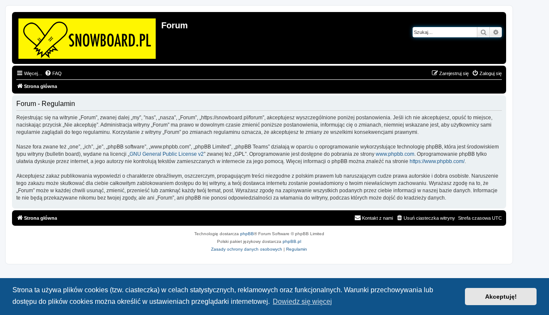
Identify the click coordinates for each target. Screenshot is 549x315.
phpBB (247, 233)
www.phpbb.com (395, 154)
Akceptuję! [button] (501, 296)
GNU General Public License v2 (167, 154)
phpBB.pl (292, 241)
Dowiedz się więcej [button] (302, 301)
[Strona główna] (87, 37)
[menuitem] (53, 73)
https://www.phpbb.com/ (437, 161)
